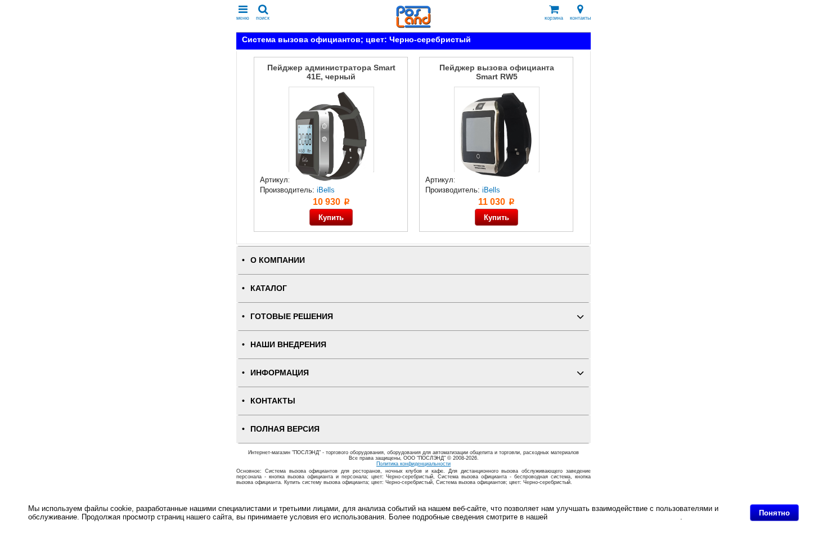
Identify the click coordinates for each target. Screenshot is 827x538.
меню (242, 18)
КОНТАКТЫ (272, 401)
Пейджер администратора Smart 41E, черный (331, 72)
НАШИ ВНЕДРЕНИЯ (288, 344)
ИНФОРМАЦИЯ (279, 373)
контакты (580, 18)
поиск (262, 18)
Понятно (774, 513)
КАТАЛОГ (268, 288)
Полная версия (285, 429)
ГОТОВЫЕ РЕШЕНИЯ (291, 316)
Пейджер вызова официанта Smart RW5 (496, 72)
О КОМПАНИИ (277, 260)
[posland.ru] (413, 25)
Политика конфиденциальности (413, 464)
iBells (326, 190)
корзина (554, 18)
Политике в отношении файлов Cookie (615, 517)
